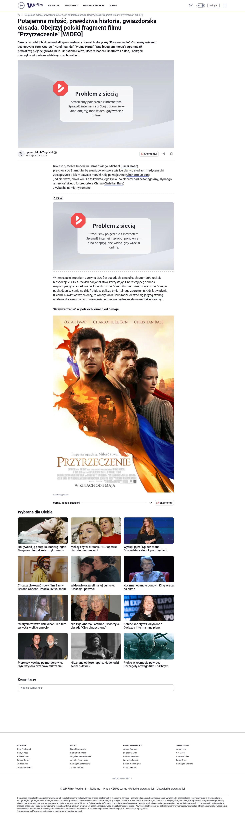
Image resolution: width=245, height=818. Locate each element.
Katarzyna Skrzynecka (80, 764)
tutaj (80, 811)
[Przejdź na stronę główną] (21, 7)
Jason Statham (77, 767)
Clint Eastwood (24, 749)
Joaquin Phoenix (24, 767)
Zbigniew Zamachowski (81, 756)
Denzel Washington (132, 764)
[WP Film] (37, 5)
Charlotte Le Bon (137, 174)
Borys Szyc (181, 760)
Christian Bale (113, 183)
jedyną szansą (153, 295)
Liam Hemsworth (78, 749)
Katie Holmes (23, 756)
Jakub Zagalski (43, 152)
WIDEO (113, 5)
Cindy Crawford (130, 767)
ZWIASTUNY (71, 5)
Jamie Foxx (22, 764)
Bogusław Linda (130, 753)
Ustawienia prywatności (170, 788)
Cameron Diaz (182, 756)
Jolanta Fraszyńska (79, 760)
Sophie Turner (23, 760)
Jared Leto (181, 749)
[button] (200, 5)
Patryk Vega (22, 753)
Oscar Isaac (129, 166)
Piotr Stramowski (78, 753)
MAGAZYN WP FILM (93, 5)
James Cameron (130, 749)
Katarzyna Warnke (184, 764)
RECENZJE (53, 5)
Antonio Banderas (131, 756)
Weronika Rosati (130, 760)
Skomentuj (150, 153)
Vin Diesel (180, 753)
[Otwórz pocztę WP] (191, 5)
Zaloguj (213, 5)
